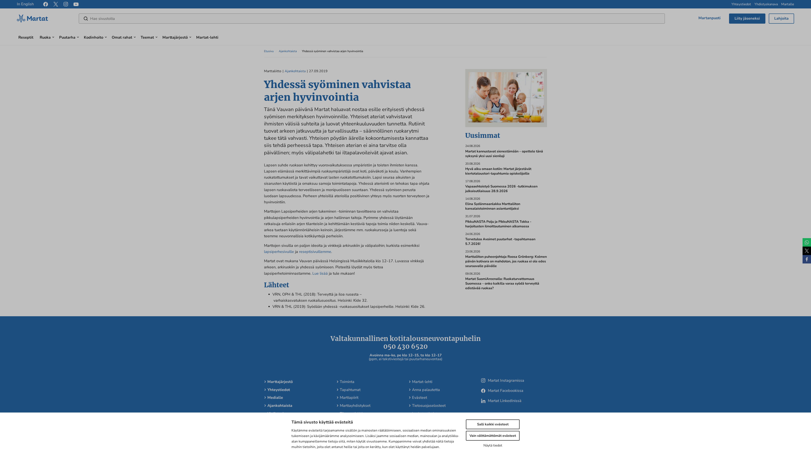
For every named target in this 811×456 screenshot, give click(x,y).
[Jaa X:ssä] (807, 251)
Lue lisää (320, 273)
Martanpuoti (709, 17)
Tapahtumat (350, 389)
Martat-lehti (207, 37)
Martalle (787, 4)
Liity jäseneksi (747, 18)
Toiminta (347, 381)
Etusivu (269, 51)
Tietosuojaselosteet (429, 405)
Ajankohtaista (288, 51)
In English (25, 4)
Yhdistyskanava (766, 4)
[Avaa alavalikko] (53, 36)
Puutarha (67, 37)
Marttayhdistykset (355, 405)
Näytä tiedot (492, 445)
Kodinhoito (93, 37)
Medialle (275, 397)
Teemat (147, 37)
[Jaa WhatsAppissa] (807, 242)
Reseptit (25, 37)
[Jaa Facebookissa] (807, 259)
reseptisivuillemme (315, 251)
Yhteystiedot (741, 4)
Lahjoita (781, 18)
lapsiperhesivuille (279, 251)
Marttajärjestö (175, 37)
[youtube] (76, 4)
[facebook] (45, 4)
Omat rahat (122, 37)
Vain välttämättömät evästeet (492, 435)
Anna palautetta (426, 389)
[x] (55, 4)
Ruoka (45, 37)
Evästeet (419, 397)
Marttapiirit (349, 397)
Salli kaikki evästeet (493, 424)
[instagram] (66, 4)
